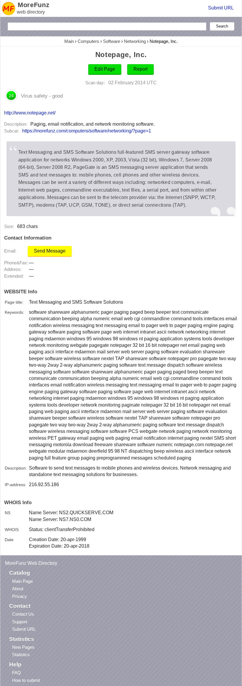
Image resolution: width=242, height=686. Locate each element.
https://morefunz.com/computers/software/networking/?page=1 (86, 130)
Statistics (21, 654)
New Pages (23, 647)
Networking (135, 41)
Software (111, 41)
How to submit (26, 680)
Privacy (19, 596)
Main (69, 41)
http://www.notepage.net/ (29, 112)
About (17, 588)
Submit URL (221, 7)
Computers (88, 41)
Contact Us (23, 614)
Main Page (22, 581)
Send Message (50, 250)
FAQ (16, 672)
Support (19, 621)
